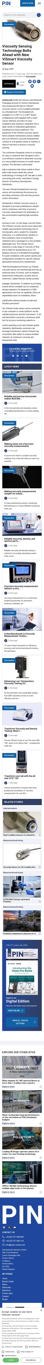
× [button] (41, 1310)
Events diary (7, 1293)
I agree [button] (11, 1360)
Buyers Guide (8, 1281)
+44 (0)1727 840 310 (15, 1241)
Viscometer (31, 76)
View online (14, 1010)
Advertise (6, 1290)
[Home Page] (6, 3)
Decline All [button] (31, 1360)
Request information (15, 92)
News (4, 1284)
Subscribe (6, 1287)
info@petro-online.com (15, 1245)
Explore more (8, 1086)
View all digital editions (20, 1022)
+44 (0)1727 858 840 (15, 1237)
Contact (5, 1296)
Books (5, 1299)
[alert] (22, 1336)
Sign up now (27, 3)
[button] (2, 1346)
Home (4, 1278)
